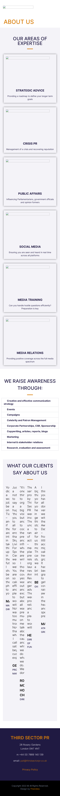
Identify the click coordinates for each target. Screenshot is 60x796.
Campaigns (13, 414)
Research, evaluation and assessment (28, 447)
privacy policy (30, 769)
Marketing (13, 436)
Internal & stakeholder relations (25, 442)
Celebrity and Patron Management (26, 420)
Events (11, 409)
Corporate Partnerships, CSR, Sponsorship (31, 425)
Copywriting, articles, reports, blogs (27, 431)
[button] (52, 8)
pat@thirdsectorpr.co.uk (34, 760)
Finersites (35, 789)
